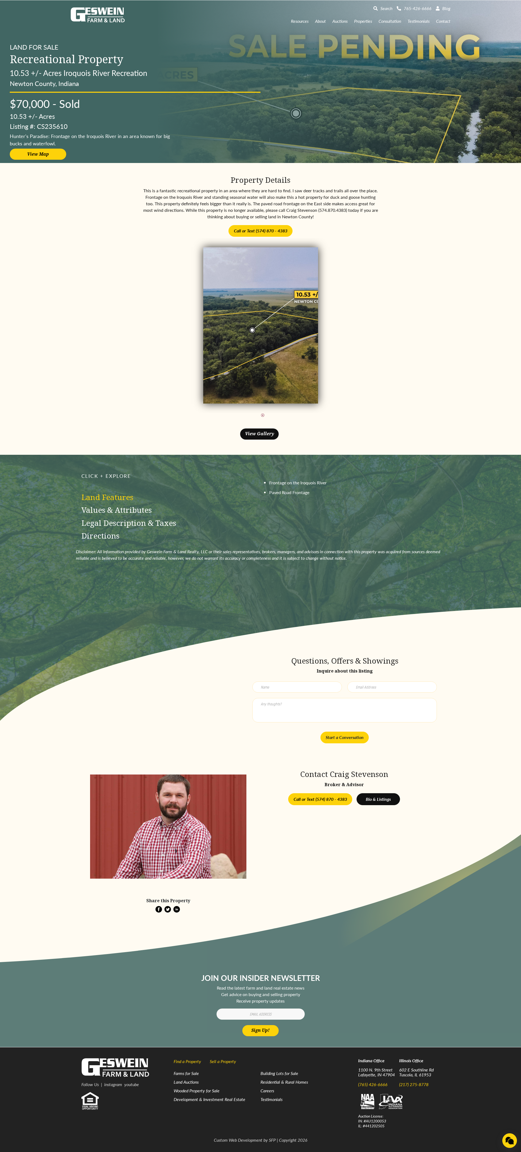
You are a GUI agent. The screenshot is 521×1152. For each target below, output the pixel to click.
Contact (443, 21)
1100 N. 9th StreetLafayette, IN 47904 (376, 1072)
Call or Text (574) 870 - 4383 (260, 231)
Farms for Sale (186, 1073)
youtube (131, 1084)
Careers (267, 1090)
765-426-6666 (417, 8)
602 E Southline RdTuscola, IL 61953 (416, 1072)
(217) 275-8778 (413, 1084)
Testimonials (419, 21)
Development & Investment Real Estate (209, 1099)
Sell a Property (223, 1061)
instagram (113, 1084)
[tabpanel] (260, 325)
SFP (272, 1140)
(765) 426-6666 (372, 1084)
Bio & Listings (378, 799)
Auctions (340, 21)
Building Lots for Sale (279, 1073)
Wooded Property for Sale (197, 1090)
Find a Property (187, 1061)
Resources (300, 21)
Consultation (390, 21)
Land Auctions (186, 1082)
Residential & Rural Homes (284, 1082)
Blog (446, 8)
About (320, 21)
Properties (363, 21)
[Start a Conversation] (509, 1140)
